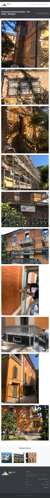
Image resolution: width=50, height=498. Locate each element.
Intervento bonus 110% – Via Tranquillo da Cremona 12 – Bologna (7, 460)
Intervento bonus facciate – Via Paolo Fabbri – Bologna (19, 460)
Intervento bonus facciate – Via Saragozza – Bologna (31, 459)
